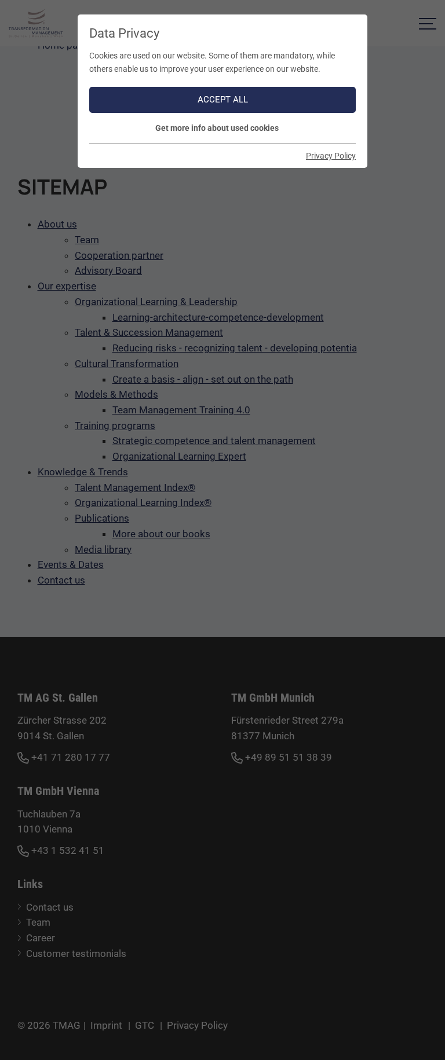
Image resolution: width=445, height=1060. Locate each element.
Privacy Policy (331, 155)
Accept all (223, 99)
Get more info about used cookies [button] (217, 128)
